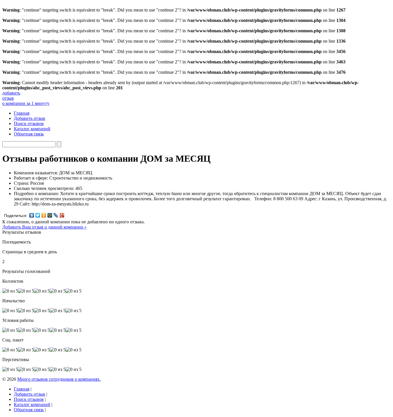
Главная (21, 113)
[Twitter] (38, 215)
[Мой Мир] (50, 215)
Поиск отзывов (29, 123)
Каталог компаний (32, 128)
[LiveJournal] (56, 215)
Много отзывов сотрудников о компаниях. (59, 379)
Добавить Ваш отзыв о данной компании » (44, 226)
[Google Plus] (62, 215)
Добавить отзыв (29, 118)
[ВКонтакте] (32, 215)
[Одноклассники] (44, 215)
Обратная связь (29, 133)
